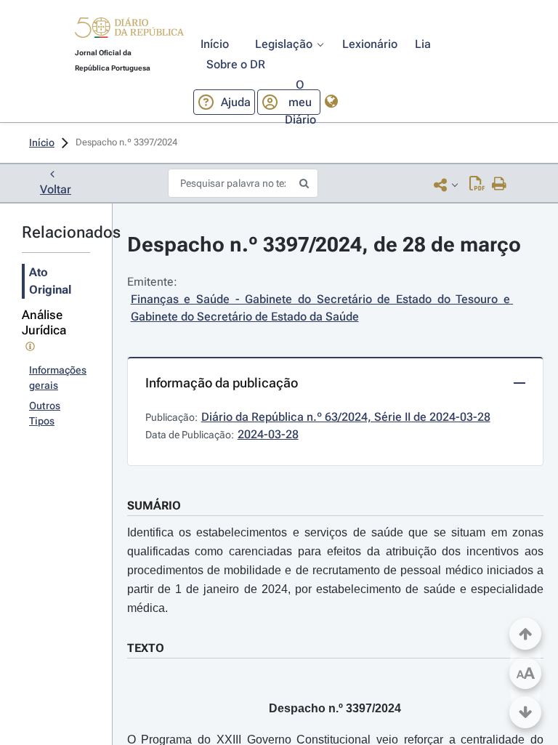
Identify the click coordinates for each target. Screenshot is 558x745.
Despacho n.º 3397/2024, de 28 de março (324, 245)
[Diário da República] (129, 30)
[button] (129, 29)
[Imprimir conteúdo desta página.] (499, 184)
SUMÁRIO (154, 505)
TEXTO (145, 648)
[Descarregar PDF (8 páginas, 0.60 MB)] (477, 184)
